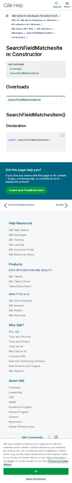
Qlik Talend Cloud (19, 281)
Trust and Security (20, 336)
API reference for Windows (25, 24)
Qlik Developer (18, 234)
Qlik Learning (16, 244)
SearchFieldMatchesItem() (24, 73)
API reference (44, 28)
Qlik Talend (15, 276)
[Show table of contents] (7, 15)
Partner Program (18, 411)
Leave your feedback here (26, 190)
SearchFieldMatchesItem (40, 32)
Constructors (18, 37)
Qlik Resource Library (21, 254)
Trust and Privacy (19, 341)
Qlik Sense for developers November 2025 (34, 15)
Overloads (16, 68)
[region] (36, 460)
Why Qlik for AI (17, 351)
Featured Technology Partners (27, 361)
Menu (67, 6)
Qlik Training (16, 239)
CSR (11, 397)
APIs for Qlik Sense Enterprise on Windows (34, 20)
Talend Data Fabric (20, 286)
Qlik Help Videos (19, 229)
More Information (36, 478)
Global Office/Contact (22, 426)
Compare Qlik (17, 356)
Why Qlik (14, 331)
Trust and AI (16, 346)
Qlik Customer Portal (21, 249)
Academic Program (20, 407)
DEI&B (12, 402)
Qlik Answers (16, 305)
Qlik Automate (17, 315)
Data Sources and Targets (24, 365)
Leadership (15, 392)
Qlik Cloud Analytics (20, 300)
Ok (36, 471)
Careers (13, 416)
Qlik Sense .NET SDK (22, 28)
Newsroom (15, 421)
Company (14, 387)
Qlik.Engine (17, 32)
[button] (62, 135)
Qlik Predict (16, 310)
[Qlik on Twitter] (49, 437)
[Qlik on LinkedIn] (56, 437)
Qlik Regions (16, 370)
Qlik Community (32, 437)
